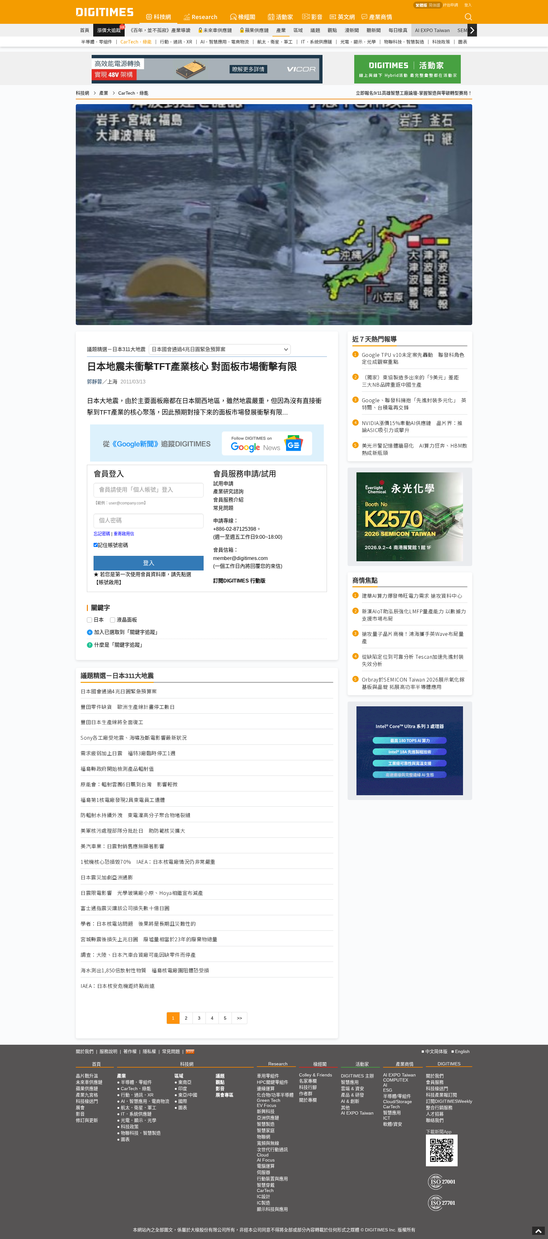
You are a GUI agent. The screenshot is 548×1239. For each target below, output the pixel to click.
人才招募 (435, 1113)
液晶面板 (127, 620)
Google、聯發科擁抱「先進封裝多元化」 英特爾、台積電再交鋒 (414, 403)
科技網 (162, 16)
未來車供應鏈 (217, 30)
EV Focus (266, 1105)
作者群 (305, 1093)
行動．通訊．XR (176, 41)
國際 (182, 1101)
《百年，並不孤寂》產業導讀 (159, 30)
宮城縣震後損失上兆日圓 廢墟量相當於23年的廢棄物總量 (149, 939)
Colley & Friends (315, 1074)
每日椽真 (398, 30)
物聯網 (263, 1136)
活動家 (284, 16)
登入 (468, 4)
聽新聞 (374, 30)
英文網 (346, 16)
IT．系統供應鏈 (316, 41)
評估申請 (450, 4)
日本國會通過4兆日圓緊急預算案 (119, 691)
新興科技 (266, 1111)
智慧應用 (350, 1082)
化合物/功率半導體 (275, 1094)
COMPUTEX (395, 1079)
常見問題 (223, 508)
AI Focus (266, 1159)
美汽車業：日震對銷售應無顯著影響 (122, 846)
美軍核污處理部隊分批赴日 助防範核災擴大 (133, 830)
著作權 (130, 1051)
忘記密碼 (102, 533)
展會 (80, 1107)
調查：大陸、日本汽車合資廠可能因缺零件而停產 (138, 954)
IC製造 (263, 1202)
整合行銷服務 (439, 1107)
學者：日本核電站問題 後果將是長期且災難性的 (138, 923)
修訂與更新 (87, 1120)
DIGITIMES (449, 1063)
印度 (182, 1088)
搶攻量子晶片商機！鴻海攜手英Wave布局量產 (413, 637)
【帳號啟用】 (109, 582)
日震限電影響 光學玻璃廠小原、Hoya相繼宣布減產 (142, 892)
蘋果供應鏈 (257, 30)
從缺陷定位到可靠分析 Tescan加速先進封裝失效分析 (413, 660)
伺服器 (263, 1172)
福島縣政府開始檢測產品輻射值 (117, 768)
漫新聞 (352, 30)
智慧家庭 (266, 1130)
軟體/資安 (392, 1124)
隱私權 (149, 1051)
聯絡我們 (435, 1120)
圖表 (462, 41)
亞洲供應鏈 (268, 1117)
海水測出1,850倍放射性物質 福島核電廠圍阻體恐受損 (145, 970)
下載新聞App (439, 1131)
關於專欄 (308, 1099)
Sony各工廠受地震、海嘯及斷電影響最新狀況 (134, 737)
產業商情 (380, 16)
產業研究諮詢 (228, 491)
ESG (387, 1090)
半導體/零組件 (397, 1096)
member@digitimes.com (240, 558)
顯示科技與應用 (272, 1209)
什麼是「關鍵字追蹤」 (119, 645)
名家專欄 (308, 1080)
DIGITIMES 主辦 (357, 1075)
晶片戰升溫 (87, 1075)
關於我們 (85, 1051)
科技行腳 (308, 1087)
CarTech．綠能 (136, 41)
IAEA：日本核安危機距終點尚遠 (117, 985)
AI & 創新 (350, 1101)
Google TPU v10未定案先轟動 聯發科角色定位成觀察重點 (413, 358)
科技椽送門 (87, 1101)
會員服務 (435, 1082)
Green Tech (268, 1100)
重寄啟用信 (124, 533)
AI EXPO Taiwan (432, 30)
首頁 (84, 30)
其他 (345, 1107)
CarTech (265, 1190)
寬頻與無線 (268, 1143)
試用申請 (223, 483)
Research (205, 16)
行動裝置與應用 (272, 1178)
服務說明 (108, 1051)
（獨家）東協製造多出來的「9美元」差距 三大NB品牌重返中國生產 (413, 381)
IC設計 (263, 1196)
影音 (314, 16)
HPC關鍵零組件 (272, 1082)
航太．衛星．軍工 (275, 41)
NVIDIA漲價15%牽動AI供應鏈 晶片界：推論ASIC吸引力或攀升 (412, 426)
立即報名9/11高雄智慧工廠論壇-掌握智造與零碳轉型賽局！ (414, 93)
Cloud (263, 1154)
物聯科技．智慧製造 (404, 41)
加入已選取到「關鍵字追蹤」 (127, 632)
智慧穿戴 (266, 1185)
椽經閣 (246, 16)
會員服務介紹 (228, 500)
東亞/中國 (187, 1094)
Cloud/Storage (397, 1101)
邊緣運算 (266, 1088)
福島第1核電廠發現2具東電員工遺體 (123, 799)
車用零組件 (268, 1075)
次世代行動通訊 (272, 1149)
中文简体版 (436, 1051)
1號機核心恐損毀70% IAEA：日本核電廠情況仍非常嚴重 (148, 861)
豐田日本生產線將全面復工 (112, 722)
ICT (386, 1118)
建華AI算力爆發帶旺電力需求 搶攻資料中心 (412, 595)
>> (239, 1018)
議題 (315, 30)
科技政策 (441, 41)
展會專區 (224, 1094)
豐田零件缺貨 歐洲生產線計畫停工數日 (128, 706)
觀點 (332, 30)
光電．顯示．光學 (358, 41)
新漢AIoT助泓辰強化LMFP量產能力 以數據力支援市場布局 (414, 615)
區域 (298, 30)
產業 (281, 30)
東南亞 (185, 1082)
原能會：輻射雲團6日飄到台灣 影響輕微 (129, 784)
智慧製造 (266, 1124)
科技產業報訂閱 (441, 1094)
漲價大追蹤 (111, 29)
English (462, 1051)
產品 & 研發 (352, 1094)
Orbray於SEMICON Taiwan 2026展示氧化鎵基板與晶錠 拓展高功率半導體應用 (413, 683)
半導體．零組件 (96, 41)
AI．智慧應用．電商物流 (224, 41)
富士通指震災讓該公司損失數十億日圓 (125, 908)
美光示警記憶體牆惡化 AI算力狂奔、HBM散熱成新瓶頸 (414, 449)
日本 (99, 620)
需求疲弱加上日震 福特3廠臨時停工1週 (128, 753)
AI (385, 1085)
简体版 (434, 5)
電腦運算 (266, 1166)
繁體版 (421, 5)
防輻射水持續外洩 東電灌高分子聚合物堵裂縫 (136, 815)
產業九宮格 (87, 1094)
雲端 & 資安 (352, 1088)
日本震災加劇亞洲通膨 (107, 877)
